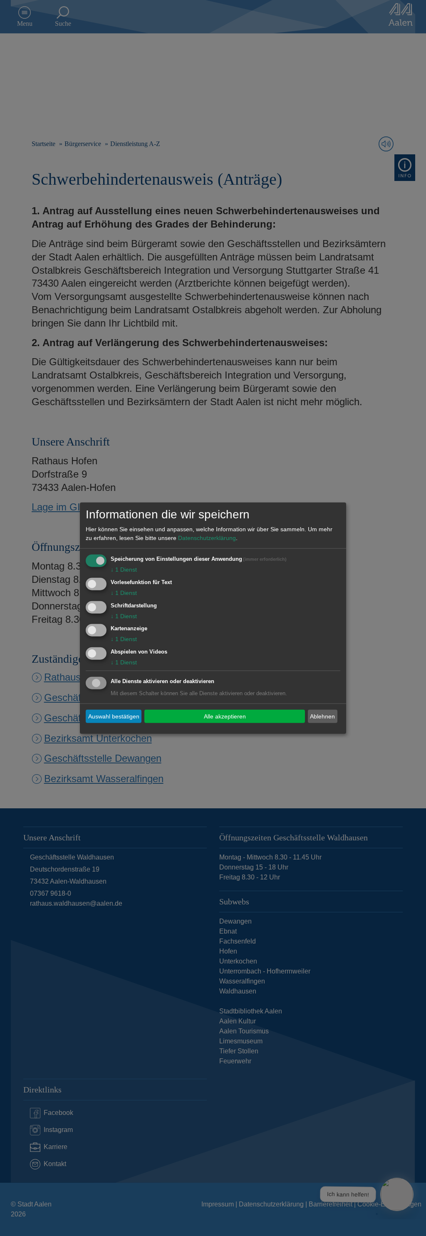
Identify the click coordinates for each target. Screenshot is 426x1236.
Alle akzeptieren (225, 716)
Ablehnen (322, 716)
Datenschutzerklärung (207, 538)
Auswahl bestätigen (113, 716)
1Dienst (124, 569)
